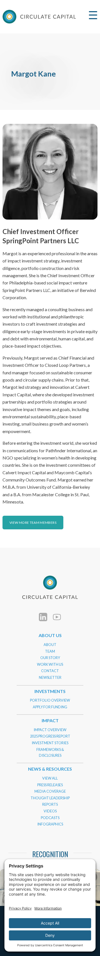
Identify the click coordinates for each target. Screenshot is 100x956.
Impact (50, 720)
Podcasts (50, 817)
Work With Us (50, 664)
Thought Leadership (50, 798)
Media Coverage (50, 791)
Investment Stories (50, 743)
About (50, 644)
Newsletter (50, 677)
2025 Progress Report (50, 736)
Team (50, 651)
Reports (50, 804)
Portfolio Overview (50, 700)
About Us (50, 635)
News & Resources (50, 768)
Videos (50, 811)
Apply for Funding (50, 707)
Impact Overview (50, 730)
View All (50, 778)
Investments (50, 691)
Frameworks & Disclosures (50, 752)
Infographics (50, 824)
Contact (50, 671)
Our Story (50, 657)
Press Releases (50, 785)
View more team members (32, 522)
